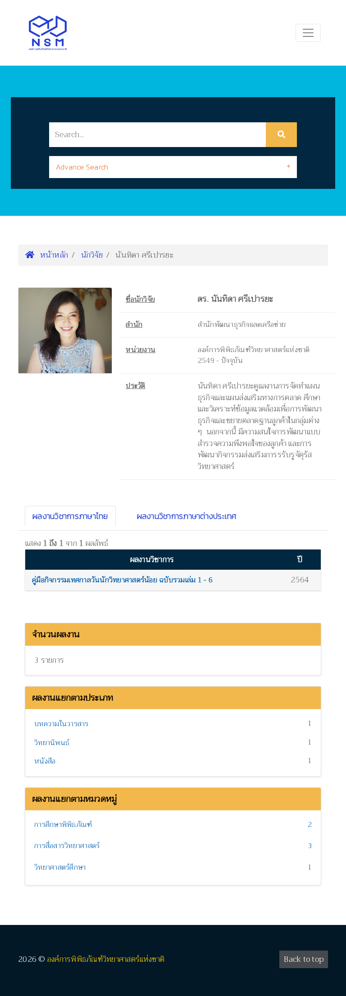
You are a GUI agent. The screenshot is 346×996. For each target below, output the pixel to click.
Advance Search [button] (82, 166)
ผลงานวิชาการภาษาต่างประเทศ (187, 516)
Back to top (303, 959)
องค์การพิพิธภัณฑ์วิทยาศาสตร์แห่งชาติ (106, 959)
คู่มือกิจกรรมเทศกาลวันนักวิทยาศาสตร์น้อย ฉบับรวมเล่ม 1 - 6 (122, 580)
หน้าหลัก (52, 255)
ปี (299, 559)
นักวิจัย (92, 255)
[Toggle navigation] (308, 33)
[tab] (173, 167)
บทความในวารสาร (61, 724)
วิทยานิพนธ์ (51, 743)
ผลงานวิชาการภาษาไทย (70, 516)
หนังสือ (44, 761)
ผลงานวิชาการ (152, 559)
